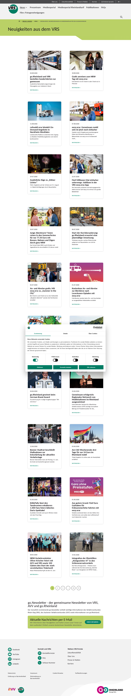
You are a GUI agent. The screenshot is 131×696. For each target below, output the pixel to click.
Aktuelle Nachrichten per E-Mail (51, 619)
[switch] (55, 360)
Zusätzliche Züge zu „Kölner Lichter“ (42, 181)
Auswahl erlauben (65, 367)
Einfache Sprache (108, 2)
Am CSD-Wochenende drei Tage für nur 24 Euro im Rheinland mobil (84, 452)
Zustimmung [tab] (38, 333)
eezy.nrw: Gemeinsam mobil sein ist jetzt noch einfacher (85, 128)
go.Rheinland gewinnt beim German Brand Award (42, 395)
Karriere (94, 2)
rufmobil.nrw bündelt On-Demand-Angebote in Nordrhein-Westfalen (42, 130)
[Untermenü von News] (26, 7)
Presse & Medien (82, 2)
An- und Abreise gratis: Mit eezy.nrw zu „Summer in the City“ (43, 291)
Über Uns (71, 656)
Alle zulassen (91, 367)
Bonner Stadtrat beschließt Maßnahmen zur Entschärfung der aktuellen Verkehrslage (42, 453)
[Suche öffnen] (121, 17)
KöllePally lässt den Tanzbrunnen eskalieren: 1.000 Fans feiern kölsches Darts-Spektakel (42, 507)
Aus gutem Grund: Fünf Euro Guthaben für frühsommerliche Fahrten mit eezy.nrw (85, 507)
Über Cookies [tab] (93, 333)
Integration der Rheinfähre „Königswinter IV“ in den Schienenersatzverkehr (84, 560)
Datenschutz (12, 673)
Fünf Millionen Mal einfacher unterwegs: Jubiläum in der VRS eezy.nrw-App (85, 182)
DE (118, 2)
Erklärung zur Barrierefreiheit (17, 676)
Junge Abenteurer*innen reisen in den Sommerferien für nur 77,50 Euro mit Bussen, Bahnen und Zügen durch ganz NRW (43, 237)
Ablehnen (40, 367)
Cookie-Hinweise (58, 673)
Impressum (33, 673)
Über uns (54, 2)
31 (73, 588)
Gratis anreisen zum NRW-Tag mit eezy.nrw (84, 77)
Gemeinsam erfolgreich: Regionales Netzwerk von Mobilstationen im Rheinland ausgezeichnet (85, 398)
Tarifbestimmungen (81, 673)
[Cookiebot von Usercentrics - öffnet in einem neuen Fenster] (96, 327)
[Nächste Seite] (79, 588)
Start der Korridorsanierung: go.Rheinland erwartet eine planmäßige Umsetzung (85, 235)
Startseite (19, 21)
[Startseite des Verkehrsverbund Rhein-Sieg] (13, 9)
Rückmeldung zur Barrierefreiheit (35, 677)
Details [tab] (65, 333)
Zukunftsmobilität (67, 2)
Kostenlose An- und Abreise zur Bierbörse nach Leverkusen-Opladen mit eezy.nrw (84, 292)
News (22, 7)
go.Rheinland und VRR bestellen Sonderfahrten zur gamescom (43, 79)
